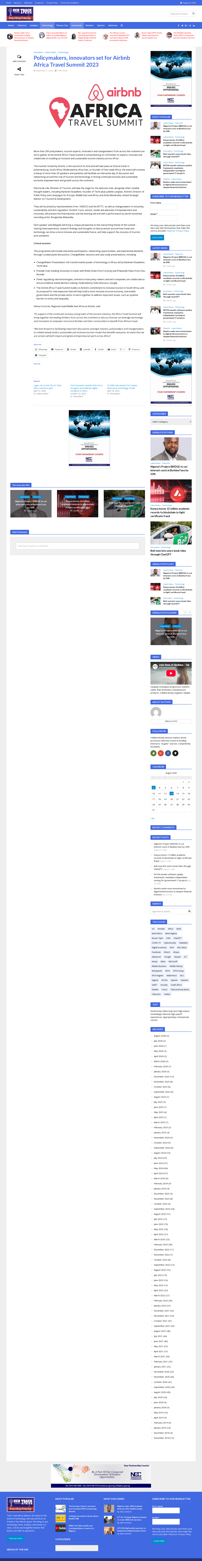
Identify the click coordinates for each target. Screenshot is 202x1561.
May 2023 (158, 1229)
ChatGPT (178, 938)
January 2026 (160, 1071)
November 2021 (162, 1315)
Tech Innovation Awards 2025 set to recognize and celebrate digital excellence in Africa (86, 388)
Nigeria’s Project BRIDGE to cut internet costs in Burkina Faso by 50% (183, 35)
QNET (154, 985)
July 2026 (158, 1040)
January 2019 (160, 1427)
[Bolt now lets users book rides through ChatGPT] (155, 153)
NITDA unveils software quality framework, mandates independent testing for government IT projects (177, 169)
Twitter (167, 994)
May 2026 (158, 1051)
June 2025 (158, 1107)
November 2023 (162, 1198)
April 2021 (159, 1351)
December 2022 (161, 1249)
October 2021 (160, 1320)
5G (153, 928)
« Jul (152, 818)
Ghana (176, 952)
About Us (17, 3)
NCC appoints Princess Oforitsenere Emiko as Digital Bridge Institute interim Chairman (55, 36)
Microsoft (173, 961)
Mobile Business (159, 966)
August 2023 (160, 1214)
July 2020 (158, 1397)
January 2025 (160, 1132)
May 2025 (158, 1112)
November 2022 (162, 1254)
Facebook (156, 952)
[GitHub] (175, 753)
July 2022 (158, 1275)
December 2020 (161, 1371)
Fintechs (166, 179)
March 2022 (159, 1295)
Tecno (164, 989)
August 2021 (160, 1331)
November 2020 (162, 1376)
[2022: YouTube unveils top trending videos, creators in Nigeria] (61, 1527)
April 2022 (159, 1290)
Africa (170, 928)
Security (164, 985)
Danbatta (183, 942)
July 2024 (158, 1157)
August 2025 (160, 1096)
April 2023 (159, 1234)
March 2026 (159, 1061)
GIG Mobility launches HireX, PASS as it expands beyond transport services (152, 35)
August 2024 (160, 1152)
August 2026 (160, 1035)
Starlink (155, 989)
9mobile (161, 928)
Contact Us (39, 3)
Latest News (50, 52)
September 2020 (162, 1387)
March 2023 (159, 1239)
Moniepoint (157, 970)
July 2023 (158, 1219)
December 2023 (161, 1193)
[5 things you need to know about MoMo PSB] (61, 1518)
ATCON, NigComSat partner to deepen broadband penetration (131, 1529)
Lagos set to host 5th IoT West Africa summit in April (48, 386)
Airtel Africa (157, 933)
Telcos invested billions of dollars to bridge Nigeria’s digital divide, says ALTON (24, 35)
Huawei (177, 956)
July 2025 (158, 1102)
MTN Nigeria (157, 975)
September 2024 (162, 1147)
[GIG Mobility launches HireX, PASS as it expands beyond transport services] (137, 35)
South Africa (176, 985)
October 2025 (160, 1086)
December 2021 (161, 1310)
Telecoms (21, 25)
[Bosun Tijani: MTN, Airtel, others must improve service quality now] (105, 35)
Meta (163, 961)
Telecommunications (180, 989)
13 (171, 793)
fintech (167, 952)
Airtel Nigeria (171, 933)
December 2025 (161, 1076)
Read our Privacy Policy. (178, 230)
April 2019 (159, 1417)
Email (153, 214)
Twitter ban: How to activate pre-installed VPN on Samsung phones (82, 1508)
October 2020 (160, 1382)
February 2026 (161, 1066)
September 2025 (162, 1091)
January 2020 (160, 1407)
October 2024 (160, 1142)
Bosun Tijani (157, 938)
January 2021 (160, 1366)
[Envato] (153, 753)
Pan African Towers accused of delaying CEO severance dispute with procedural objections (88, 36)
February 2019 (161, 1422)
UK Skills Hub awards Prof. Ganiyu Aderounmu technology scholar (122, 386)
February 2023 (161, 1244)
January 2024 (160, 1188)
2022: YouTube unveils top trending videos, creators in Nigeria (81, 1528)
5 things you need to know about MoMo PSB (84, 1517)
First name (155, 202)
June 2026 (158, 1046)
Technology (47, 25)
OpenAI (174, 980)
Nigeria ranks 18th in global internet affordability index (129, 1507)
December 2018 (161, 1432)
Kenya (154, 961)
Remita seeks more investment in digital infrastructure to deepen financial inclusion (177, 184)
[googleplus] (161, 753)
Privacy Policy (52, 3)
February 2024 (161, 1183)
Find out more (15, 1538)
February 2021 (161, 1361)
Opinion (101, 25)
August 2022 (160, 1269)
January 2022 (160, 1305)
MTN (167, 970)
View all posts (171, 721)
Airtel (178, 928)
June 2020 (158, 1402)
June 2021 (158, 1341)
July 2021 (158, 1336)
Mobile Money (176, 966)
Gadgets (34, 25)
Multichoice (172, 975)
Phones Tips (62, 25)
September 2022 (162, 1264)
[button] (89, 110)
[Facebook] (168, 753)
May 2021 (158, 1346)
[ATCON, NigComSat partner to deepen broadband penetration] (109, 1530)
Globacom (156, 956)
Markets (90, 25)
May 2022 (158, 1285)
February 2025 (161, 1127)
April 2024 (159, 1173)
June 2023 (158, 1224)
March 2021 (159, 1356)
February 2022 (161, 1300)
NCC (182, 975)
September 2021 (162, 1326)
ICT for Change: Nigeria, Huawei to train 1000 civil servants (131, 1518)
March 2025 (159, 1122)
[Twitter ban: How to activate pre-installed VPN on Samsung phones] (61, 1508)
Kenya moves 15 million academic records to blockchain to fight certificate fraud (77, 504)
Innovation (77, 25)
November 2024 (162, 1137)
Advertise (28, 3)
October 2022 (160, 1259)
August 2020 (160, 1392)
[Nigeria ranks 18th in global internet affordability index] (109, 1508)
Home (8, 3)
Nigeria (155, 980)
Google (167, 956)
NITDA (164, 980)
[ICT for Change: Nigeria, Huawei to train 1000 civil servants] (109, 1519)
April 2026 (159, 1056)
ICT (185, 956)
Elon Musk (181, 947)
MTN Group (178, 970)
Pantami (184, 980)
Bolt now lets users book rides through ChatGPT (124, 504)
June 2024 (158, 1163)
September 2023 (162, 1208)
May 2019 (158, 1412)
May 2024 (158, 1168)
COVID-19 (156, 942)
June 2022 (158, 1280)
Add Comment (19, 61)
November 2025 (162, 1081)
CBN (168, 938)
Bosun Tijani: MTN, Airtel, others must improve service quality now (120, 35)
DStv (172, 947)
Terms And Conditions (70, 3)
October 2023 (160, 1203)
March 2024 (159, 1178)
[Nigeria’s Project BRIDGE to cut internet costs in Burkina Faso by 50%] (169, 35)
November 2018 (162, 1438)
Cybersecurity (170, 942)
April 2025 (159, 1117)
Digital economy (159, 947)
